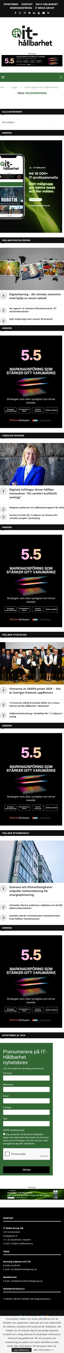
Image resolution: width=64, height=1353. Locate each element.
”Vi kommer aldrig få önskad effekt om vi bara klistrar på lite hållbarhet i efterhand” (34, 704)
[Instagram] (25, 12)
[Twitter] (20, 12)
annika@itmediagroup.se (24, 1269)
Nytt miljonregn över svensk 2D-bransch (31, 319)
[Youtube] (39, 12)
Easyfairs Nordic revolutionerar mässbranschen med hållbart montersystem (34, 917)
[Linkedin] (34, 12)
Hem (2, 87)
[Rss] (48, 12)
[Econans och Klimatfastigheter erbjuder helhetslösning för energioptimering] (32, 861)
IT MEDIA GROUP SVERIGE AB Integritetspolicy (26, 1298)
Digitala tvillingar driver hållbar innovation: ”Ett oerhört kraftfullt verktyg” (33, 493)
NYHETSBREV (11, 4)
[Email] (43, 12)
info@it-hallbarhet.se (22, 1243)
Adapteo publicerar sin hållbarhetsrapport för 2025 (36, 507)
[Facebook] (15, 12)
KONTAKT (27, 4)
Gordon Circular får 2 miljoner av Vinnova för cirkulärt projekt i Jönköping (33, 517)
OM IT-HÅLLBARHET (47, 4)
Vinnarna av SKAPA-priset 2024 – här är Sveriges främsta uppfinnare (35, 690)
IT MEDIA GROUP (44, 7)
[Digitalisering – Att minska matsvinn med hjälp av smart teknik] (32, 269)
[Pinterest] (29, 12)
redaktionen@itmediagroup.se (27, 1280)
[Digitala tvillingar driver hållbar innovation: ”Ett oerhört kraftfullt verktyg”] (32, 464)
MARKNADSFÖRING (21, 7)
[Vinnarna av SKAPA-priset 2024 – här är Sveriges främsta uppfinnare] (32, 663)
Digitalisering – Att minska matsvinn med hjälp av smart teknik (35, 296)
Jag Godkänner (21, 1349)
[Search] (60, 77)
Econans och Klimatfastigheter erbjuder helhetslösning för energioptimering (31, 891)
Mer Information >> (44, 1350)
